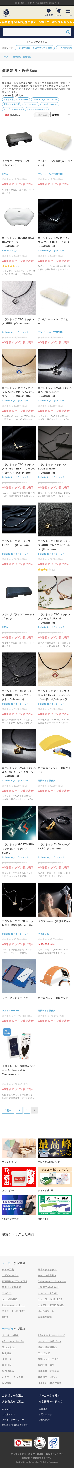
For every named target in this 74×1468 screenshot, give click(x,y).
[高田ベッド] (55, 1207)
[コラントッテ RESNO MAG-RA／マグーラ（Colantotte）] (19, 237)
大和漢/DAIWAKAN (48, 1287)
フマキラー (23, 99)
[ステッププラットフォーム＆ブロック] (19, 611)
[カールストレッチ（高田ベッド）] (55, 760)
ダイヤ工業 (9, 99)
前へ (9, 1110)
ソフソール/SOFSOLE (37, 109)
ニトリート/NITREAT (13, 1311)
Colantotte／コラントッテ (45, 99)
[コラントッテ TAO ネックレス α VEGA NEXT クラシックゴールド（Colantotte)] (19, 461)
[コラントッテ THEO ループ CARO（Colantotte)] (55, 841)
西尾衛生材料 (45, 1317)
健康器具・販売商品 (22, 56)
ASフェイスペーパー (13, 1341)
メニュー (68, 15)
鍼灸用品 (7, 1353)
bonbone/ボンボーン (13, 1305)
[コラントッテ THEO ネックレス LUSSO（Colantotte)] (19, 918)
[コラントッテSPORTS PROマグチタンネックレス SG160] (19, 841)
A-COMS (7, 1382)
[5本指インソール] (19, 1207)
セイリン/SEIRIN (47, 1275)
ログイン (6, 1409)
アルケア (7, 1293)
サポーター (8, 1359)
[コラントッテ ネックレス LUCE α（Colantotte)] (19, 534)
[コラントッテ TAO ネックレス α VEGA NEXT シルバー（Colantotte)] (55, 235)
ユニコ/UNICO (31, 104)
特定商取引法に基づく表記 (15, 1424)
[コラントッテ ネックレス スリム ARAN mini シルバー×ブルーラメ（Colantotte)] (19, 385)
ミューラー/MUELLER (50, 1299)
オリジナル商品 (10, 1335)
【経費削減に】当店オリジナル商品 (34, 47)
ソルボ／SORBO (50, 104)
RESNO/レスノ (9, 250)
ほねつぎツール (46, 1311)
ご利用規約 (44, 1419)
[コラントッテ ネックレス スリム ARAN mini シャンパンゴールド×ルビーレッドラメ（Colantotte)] (55, 688)
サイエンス (43, 933)
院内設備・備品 (46, 1365)
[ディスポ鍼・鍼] (55, 1179)
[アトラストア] (6, 12)
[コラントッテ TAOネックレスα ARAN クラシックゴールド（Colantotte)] (19, 765)
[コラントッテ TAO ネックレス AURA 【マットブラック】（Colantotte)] (19, 688)
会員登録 (43, 1409)
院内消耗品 (8, 1370)
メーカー (8, 1263)
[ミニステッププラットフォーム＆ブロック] (19, 158)
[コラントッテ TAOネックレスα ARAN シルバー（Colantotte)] (55, 385)
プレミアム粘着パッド (49, 1341)
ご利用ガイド (8, 1414)
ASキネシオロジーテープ (51, 1335)
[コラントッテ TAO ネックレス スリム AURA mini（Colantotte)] (55, 611)
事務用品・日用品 (47, 1376)
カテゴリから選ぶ (13, 1395)
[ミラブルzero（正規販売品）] (55, 918)
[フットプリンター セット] (19, 990)
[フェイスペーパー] (19, 1150)
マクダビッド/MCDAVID (51, 1305)
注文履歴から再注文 (51, 1401)
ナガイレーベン (10, 1275)
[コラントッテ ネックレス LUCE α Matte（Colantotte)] (55, 461)
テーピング (44, 1353)
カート (58, 15)
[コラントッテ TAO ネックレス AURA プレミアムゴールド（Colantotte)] (55, 537)
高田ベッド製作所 (12, 104)
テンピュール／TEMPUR (50, 173)
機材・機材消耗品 (47, 1347)
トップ (5, 56)
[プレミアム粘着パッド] (55, 1150)
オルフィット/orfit (48, 1293)
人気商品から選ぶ (13, 1401)
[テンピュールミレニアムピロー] (55, 312)
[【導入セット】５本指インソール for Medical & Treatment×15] (19, 1063)
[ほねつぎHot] (19, 1179)
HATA (5, 173)
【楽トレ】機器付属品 (49, 1382)
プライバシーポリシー (13, 1419)
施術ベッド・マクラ (48, 1359)
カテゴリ (8, 1329)
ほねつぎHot (8, 1347)
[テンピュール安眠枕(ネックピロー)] (55, 154)
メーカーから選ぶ (49, 1395)
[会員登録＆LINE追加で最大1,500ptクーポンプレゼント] (37, 22)
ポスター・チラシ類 (12, 1376)
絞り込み (43, 114)
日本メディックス (47, 1269)
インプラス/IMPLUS (13, 109)
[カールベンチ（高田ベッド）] (55, 990)
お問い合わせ (45, 1414)
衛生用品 (7, 1365)
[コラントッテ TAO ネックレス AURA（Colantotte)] (19, 312)
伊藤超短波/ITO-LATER (14, 1281)
